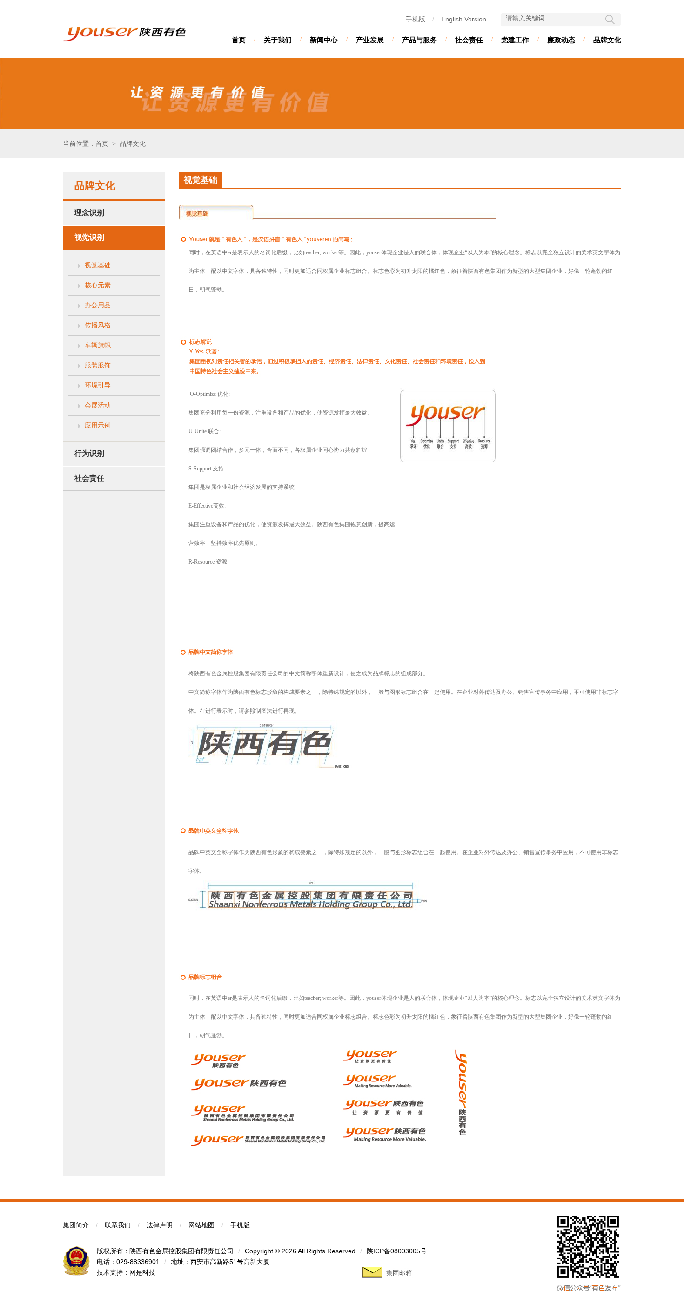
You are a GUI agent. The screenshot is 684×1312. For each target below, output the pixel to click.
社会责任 (469, 40)
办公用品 (98, 305)
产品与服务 (419, 40)
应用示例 (98, 425)
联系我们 (118, 1225)
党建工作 (515, 40)
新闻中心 (324, 40)
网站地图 (201, 1225)
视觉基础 (98, 265)
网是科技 (142, 1272)
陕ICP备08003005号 (397, 1251)
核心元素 (98, 285)
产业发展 (370, 40)
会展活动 (98, 405)
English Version (463, 19)
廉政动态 (561, 40)
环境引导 (98, 385)
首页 (239, 40)
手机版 (415, 19)
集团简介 (76, 1225)
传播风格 (98, 325)
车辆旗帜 (98, 345)
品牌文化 (607, 40)
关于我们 (278, 40)
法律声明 (160, 1225)
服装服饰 (98, 365)
